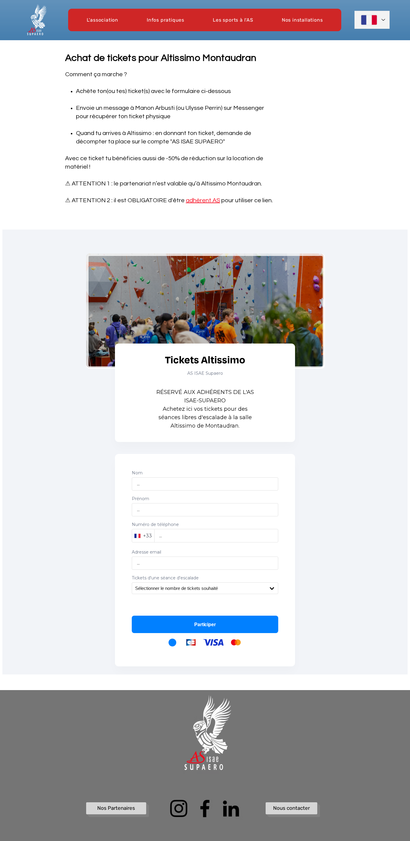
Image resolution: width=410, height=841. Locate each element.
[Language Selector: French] (372, 20)
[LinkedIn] (231, 808)
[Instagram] (178, 808)
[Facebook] (204, 808)
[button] (102, 20)
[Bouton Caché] (90, 704)
